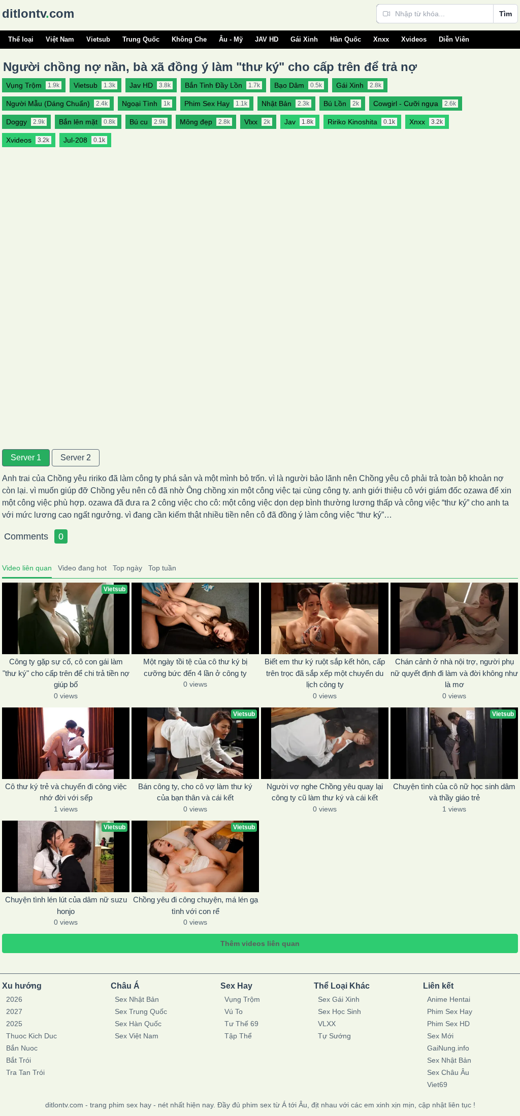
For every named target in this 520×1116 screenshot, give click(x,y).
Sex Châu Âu (448, 1072)
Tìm (505, 14)
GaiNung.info (448, 1048)
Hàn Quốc (345, 39)
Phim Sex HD (448, 1024)
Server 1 (26, 457)
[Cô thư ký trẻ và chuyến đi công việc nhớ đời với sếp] (65, 743)
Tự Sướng (334, 1036)
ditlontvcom (38, 13)
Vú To (233, 1011)
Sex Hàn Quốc (138, 1024)
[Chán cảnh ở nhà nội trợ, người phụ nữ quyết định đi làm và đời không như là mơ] (454, 618)
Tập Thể (238, 1036)
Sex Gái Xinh (339, 999)
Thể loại (21, 39)
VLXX (327, 1024)
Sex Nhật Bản (137, 999)
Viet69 (437, 1084)
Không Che (189, 39)
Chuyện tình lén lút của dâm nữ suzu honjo (66, 905)
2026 (14, 999)
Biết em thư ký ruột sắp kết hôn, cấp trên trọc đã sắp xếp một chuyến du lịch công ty (325, 673)
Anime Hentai (448, 999)
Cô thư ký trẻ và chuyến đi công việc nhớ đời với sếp (66, 792)
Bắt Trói (18, 1060)
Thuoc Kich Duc (31, 1036)
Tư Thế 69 (241, 1024)
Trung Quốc (140, 39)
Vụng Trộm (242, 999)
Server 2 (75, 457)
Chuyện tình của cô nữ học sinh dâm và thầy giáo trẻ (454, 792)
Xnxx (381, 39)
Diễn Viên (454, 39)
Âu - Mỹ (231, 39)
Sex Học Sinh (339, 1011)
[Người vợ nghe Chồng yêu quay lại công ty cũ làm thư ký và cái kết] (324, 743)
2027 (14, 1011)
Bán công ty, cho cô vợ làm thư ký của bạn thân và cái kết (195, 792)
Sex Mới (440, 1036)
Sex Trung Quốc (141, 1011)
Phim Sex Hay (449, 1011)
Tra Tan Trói (25, 1072)
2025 (14, 1024)
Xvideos (414, 39)
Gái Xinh (304, 39)
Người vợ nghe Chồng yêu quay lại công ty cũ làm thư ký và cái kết (325, 792)
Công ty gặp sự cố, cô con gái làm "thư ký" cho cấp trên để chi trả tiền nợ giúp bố (66, 673)
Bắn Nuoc (22, 1048)
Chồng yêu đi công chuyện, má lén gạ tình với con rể (195, 905)
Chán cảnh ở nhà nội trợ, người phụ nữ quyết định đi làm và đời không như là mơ (454, 673)
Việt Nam (60, 39)
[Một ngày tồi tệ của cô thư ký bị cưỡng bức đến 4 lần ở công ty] (195, 618)
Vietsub (98, 39)
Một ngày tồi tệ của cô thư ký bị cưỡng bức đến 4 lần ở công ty (195, 667)
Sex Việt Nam (136, 1036)
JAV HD (266, 39)
